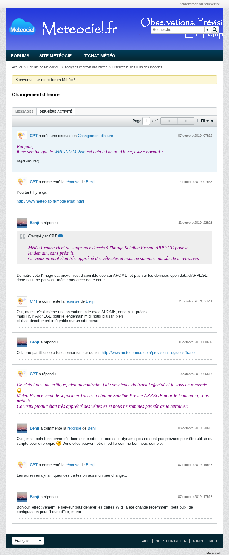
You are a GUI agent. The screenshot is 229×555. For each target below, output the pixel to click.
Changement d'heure (95, 135)
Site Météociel (56, 55)
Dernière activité (56, 111)
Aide (145, 541)
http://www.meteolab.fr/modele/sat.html (50, 201)
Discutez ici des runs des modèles (137, 67)
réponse (72, 182)
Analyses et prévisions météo (86, 67)
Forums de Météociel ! (43, 67)
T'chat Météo (99, 55)
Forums (20, 55)
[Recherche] (215, 30)
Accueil (17, 67)
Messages (24, 111)
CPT (34, 135)
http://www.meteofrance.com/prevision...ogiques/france (149, 352)
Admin (198, 541)
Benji (90, 182)
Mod (213, 541)
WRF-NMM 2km (70, 151)
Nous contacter (171, 541)
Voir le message (60, 235)
